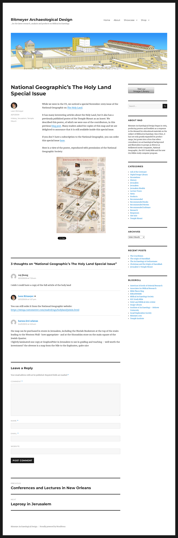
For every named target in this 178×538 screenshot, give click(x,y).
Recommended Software (140, 207)
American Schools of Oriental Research (146, 286)
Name (14, 421)
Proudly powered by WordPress (53, 526)
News (132, 194)
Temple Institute (137, 318)
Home (107, 20)
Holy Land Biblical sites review (142, 302)
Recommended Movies (139, 205)
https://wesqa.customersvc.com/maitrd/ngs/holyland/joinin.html (45, 310)
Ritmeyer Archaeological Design (41, 19)
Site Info (133, 216)
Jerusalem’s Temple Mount (141, 267)
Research (134, 210)
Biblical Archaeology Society (142, 297)
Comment (17, 381)
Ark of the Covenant (138, 172)
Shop (143, 20)
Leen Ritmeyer (17, 111)
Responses (134, 213)
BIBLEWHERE (136, 294)
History (14, 118)
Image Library (160, 23)
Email (15, 433)
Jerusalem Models (137, 188)
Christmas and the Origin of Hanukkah (146, 264)
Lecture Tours (136, 191)
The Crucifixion (136, 256)
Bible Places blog (137, 291)
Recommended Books (139, 202)
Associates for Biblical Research (143, 288)
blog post (56, 126)
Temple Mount (136, 218)
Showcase (129, 20)
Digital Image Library (139, 175)
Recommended (136, 199)
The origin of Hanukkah (140, 259)
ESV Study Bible (136, 299)
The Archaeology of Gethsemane (143, 261)
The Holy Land (74, 107)
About (117, 20)
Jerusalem (22, 118)
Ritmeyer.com (136, 316)
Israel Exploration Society (140, 313)
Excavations (135, 177)
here (62, 140)
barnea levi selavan (28, 321)
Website (15, 446)
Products (134, 196)
